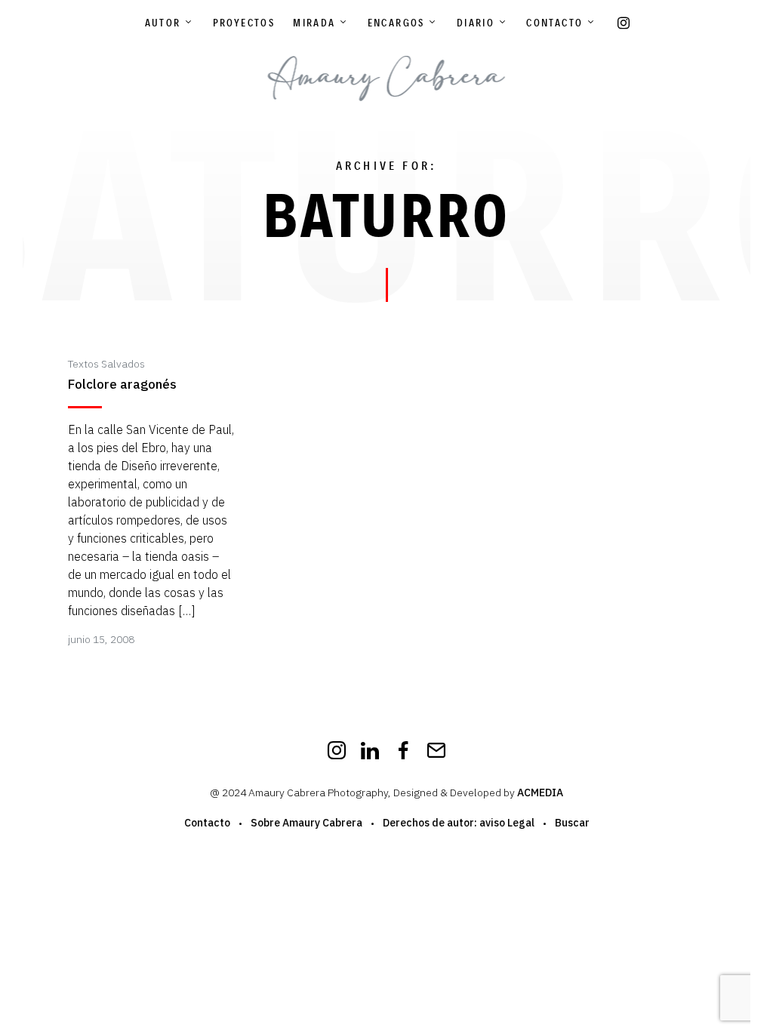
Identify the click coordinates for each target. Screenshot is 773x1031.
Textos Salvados (106, 364)
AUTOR (163, 22)
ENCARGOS (396, 22)
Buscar (572, 822)
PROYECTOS (244, 22)
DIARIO (475, 22)
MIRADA (314, 22)
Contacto (554, 22)
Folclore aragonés (122, 384)
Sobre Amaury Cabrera (306, 822)
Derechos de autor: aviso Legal (458, 822)
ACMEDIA (540, 792)
